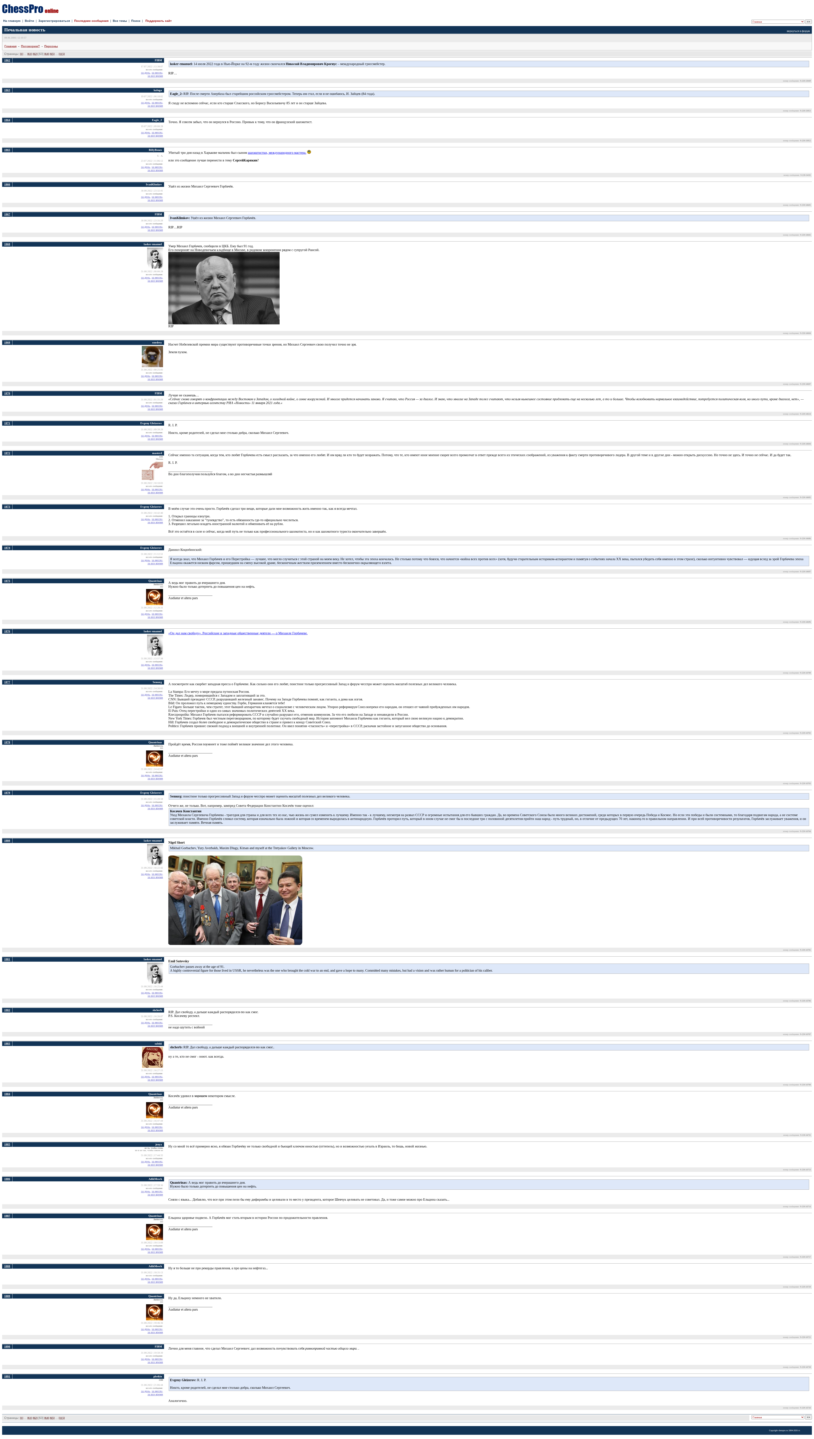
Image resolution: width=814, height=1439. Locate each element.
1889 (7, 1296)
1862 (7, 60)
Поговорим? (30, 46)
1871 (7, 423)
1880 (7, 840)
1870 (7, 393)
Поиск (135, 20)
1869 (7, 342)
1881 (7, 959)
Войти (29, 20)
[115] (62, 54)
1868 (7, 244)
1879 (7, 792)
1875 (7, 580)
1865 (7, 149)
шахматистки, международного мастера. (277, 152)
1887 (7, 1215)
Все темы (120, 20)
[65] (52, 54)
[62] (35, 54)
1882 (7, 1010)
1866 (7, 184)
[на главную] (30, 12)
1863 (7, 90)
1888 (7, 1266)
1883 (7, 1043)
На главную (12, 20)
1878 (7, 742)
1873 (7, 506)
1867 (7, 214)
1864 (7, 120)
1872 (7, 453)
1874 (7, 547)
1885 (7, 1144)
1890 (7, 1346)
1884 (7, 1094)
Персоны (51, 46)
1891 (7, 1376)
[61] (29, 54)
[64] (46, 54)
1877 (7, 682)
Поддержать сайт (158, 20)
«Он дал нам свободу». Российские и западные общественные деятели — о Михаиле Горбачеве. (238, 633)
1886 (7, 1179)
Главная (10, 46)
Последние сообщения (91, 20)
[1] (21, 54)
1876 (7, 631)
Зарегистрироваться (54, 20)
